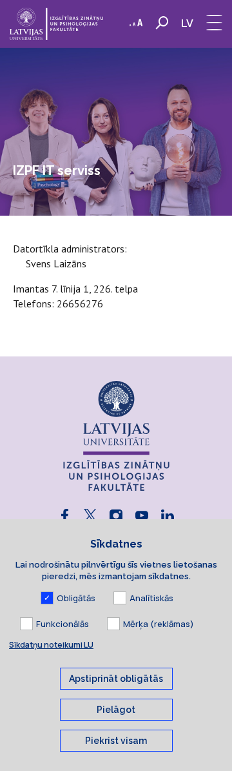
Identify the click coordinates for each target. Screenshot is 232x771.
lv (187, 23)
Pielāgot (116, 709)
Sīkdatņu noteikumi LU (51, 644)
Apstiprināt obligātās (116, 678)
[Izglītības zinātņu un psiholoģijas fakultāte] (56, 24)
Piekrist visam (116, 740)
